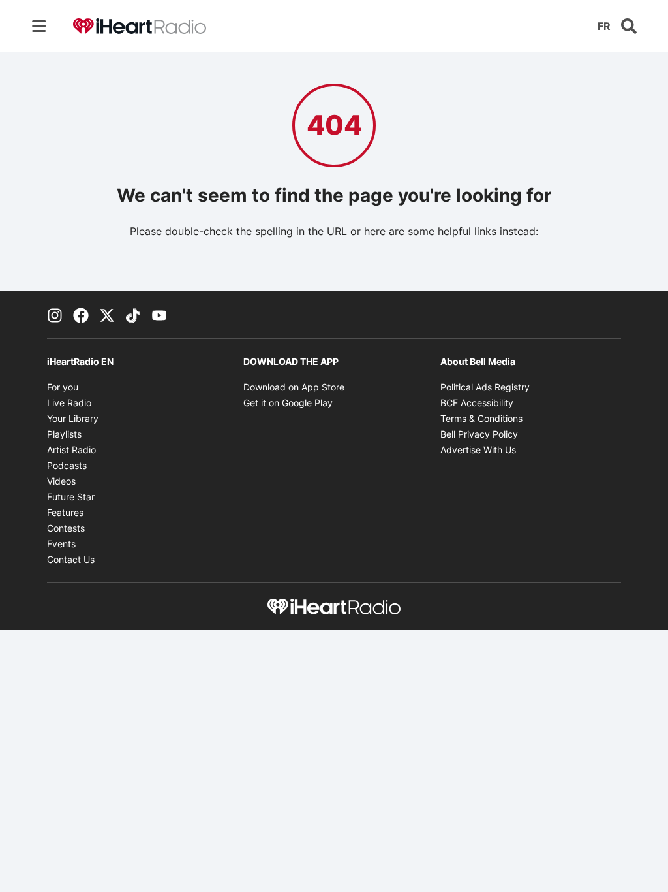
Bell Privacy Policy (479, 433)
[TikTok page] (133, 315)
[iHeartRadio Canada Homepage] (139, 26)
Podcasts (67, 465)
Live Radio (69, 402)
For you (62, 386)
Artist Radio (71, 449)
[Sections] (39, 26)
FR (604, 26)
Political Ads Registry (485, 386)
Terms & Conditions (481, 418)
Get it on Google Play (288, 402)
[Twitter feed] (107, 315)
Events (61, 543)
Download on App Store (293, 386)
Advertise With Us (478, 449)
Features (65, 512)
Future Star (71, 496)
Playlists (64, 433)
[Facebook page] (81, 315)
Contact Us (71, 559)
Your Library (73, 418)
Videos (61, 480)
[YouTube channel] (159, 315)
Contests (66, 528)
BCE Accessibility (476, 402)
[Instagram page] (55, 315)
